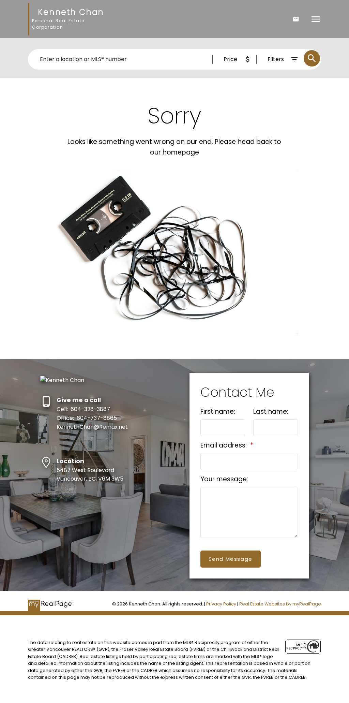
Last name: (270, 411)
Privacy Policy (221, 604)
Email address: (224, 445)
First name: (217, 411)
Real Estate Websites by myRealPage (280, 604)
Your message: (224, 479)
